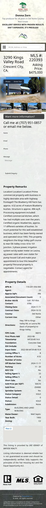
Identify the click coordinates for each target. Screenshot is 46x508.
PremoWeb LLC (27, 496)
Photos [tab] (8, 82)
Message (6, 157)
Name (5, 133)
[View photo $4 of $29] (23, 90)
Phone (5, 149)
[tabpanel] (23, 95)
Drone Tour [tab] (18, 82)
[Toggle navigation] (4, 47)
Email (5, 141)
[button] (2, 89)
